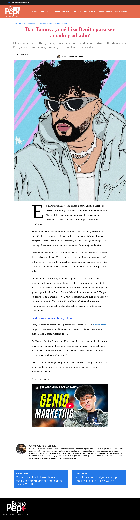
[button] (18, 2)
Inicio (15, 23)
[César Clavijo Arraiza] (59, 56)
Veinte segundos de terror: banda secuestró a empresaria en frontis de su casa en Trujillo (39, 480)
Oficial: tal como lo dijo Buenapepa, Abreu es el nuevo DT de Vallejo (96, 478)
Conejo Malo (99, 324)
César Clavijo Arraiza (75, 56)
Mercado (22, 23)
